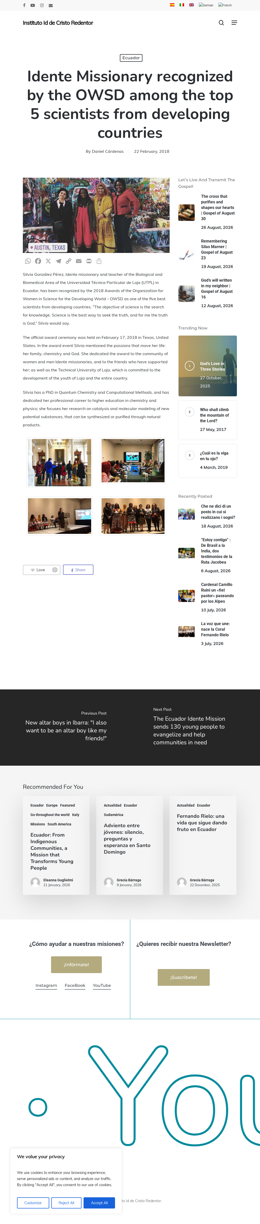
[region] (66, 1181)
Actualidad (112, 805)
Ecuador (131, 57)
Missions (37, 824)
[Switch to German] (206, 5)
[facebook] (24, 5)
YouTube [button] (102, 985)
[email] (51, 5)
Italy (75, 815)
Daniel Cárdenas (108, 151)
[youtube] (32, 5)
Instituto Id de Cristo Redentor (58, 22)
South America (59, 824)
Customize (33, 1203)
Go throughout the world (50, 815)
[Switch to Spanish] (172, 5)
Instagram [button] (46, 985)
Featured (67, 805)
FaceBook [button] (75, 985)
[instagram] (42, 5)
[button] (234, 22)
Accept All (99, 1203)
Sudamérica (113, 815)
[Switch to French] (225, 5)
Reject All (66, 1203)
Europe (52, 805)
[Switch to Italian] (182, 5)
